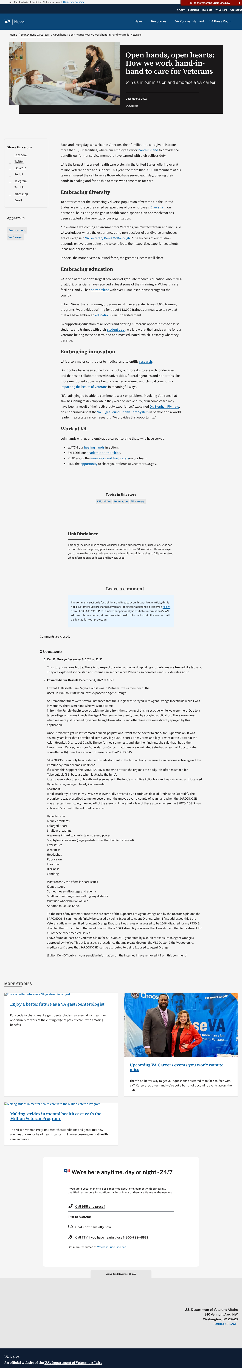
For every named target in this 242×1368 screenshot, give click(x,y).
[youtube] (194, 1302)
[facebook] (215, 1302)
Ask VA (166, 607)
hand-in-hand (148, 150)
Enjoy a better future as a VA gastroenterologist (57, 1004)
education (102, 315)
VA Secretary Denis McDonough (107, 238)
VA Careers (16, 237)
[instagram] (222, 1302)
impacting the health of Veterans (84, 386)
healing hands (94, 447)
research (145, 361)
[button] (237, 21)
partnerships (100, 289)
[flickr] (236, 1302)
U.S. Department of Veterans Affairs (73, 1362)
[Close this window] (195, 1161)
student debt (116, 329)
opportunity (88, 463)
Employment (17, 230)
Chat (93, 1227)
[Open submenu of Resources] (169, 21)
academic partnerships (103, 452)
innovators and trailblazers (109, 458)
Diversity (156, 207)
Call (90, 1206)
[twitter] (201, 1302)
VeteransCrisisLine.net (111, 1246)
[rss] (208, 1302)
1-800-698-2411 (225, 1324)
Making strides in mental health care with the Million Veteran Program (55, 1116)
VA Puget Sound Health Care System (123, 412)
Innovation (121, 501)
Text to (79, 1217)
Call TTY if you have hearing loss (111, 1237)
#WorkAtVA (104, 501)
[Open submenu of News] (145, 21)
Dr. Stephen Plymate (164, 406)
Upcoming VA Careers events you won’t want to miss (177, 1067)
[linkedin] (229, 1302)
